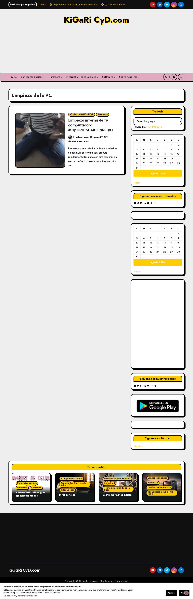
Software (108, 76)
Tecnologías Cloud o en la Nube (73, 484)
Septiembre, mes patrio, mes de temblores (117, 496)
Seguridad (109, 483)
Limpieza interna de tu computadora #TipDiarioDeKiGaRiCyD (90, 125)
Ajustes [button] (171, 593)
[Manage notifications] (186, 593)
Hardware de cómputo (159, 487)
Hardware (55, 76)
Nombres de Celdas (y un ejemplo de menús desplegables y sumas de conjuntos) (31, 497)
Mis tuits (138, 446)
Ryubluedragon (81, 137)
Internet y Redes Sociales (81, 76)
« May (137, 183)
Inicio (14, 76)
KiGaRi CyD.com (96, 20)
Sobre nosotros (128, 76)
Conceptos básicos (32, 76)
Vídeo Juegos (67, 490)
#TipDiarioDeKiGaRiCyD (82, 114)
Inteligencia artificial (71, 478)
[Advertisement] (96, 51)
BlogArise (105, 581)
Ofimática (22, 488)
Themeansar (121, 581)
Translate (157, 127)
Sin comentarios (80, 141)
